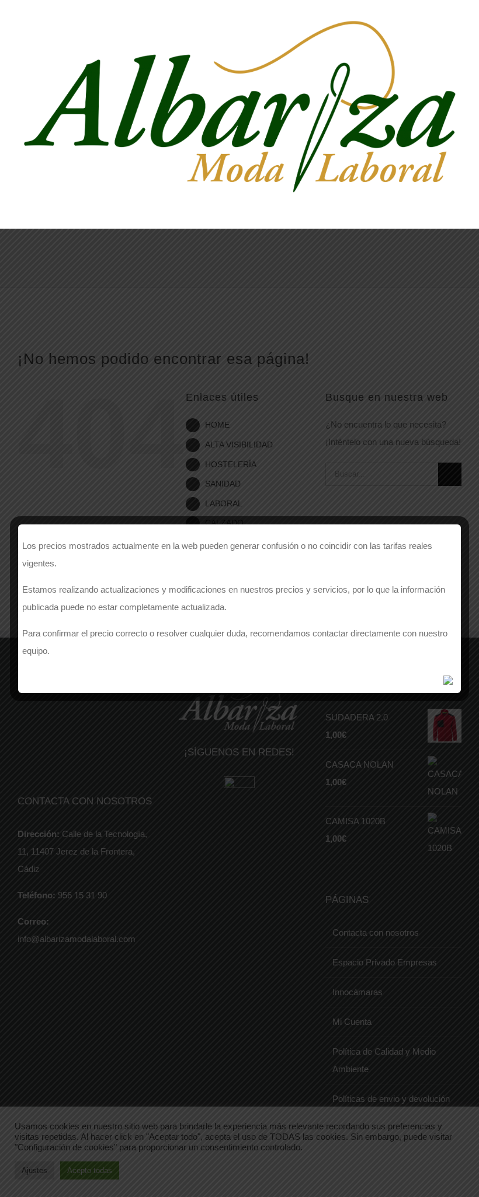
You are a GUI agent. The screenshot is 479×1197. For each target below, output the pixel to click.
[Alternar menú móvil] (456, 206)
